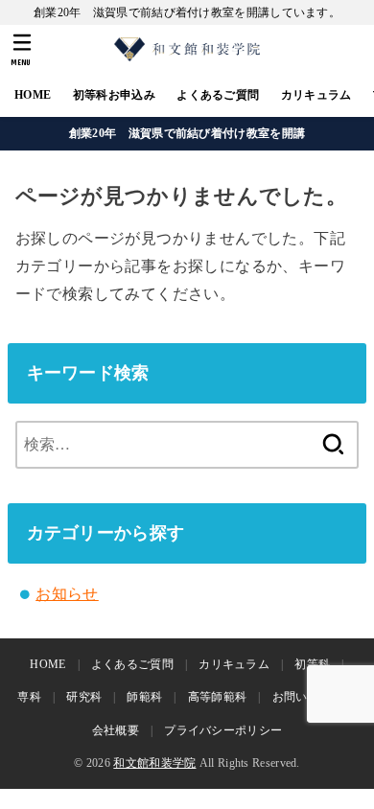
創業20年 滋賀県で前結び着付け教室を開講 (187, 133)
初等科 (312, 664)
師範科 (144, 697)
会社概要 (115, 730)
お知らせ (67, 594)
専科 (29, 697)
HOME (32, 95)
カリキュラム (316, 95)
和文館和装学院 (154, 763)
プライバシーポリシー (223, 730)
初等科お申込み (114, 95)
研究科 (84, 697)
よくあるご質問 (217, 95)
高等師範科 (217, 697)
